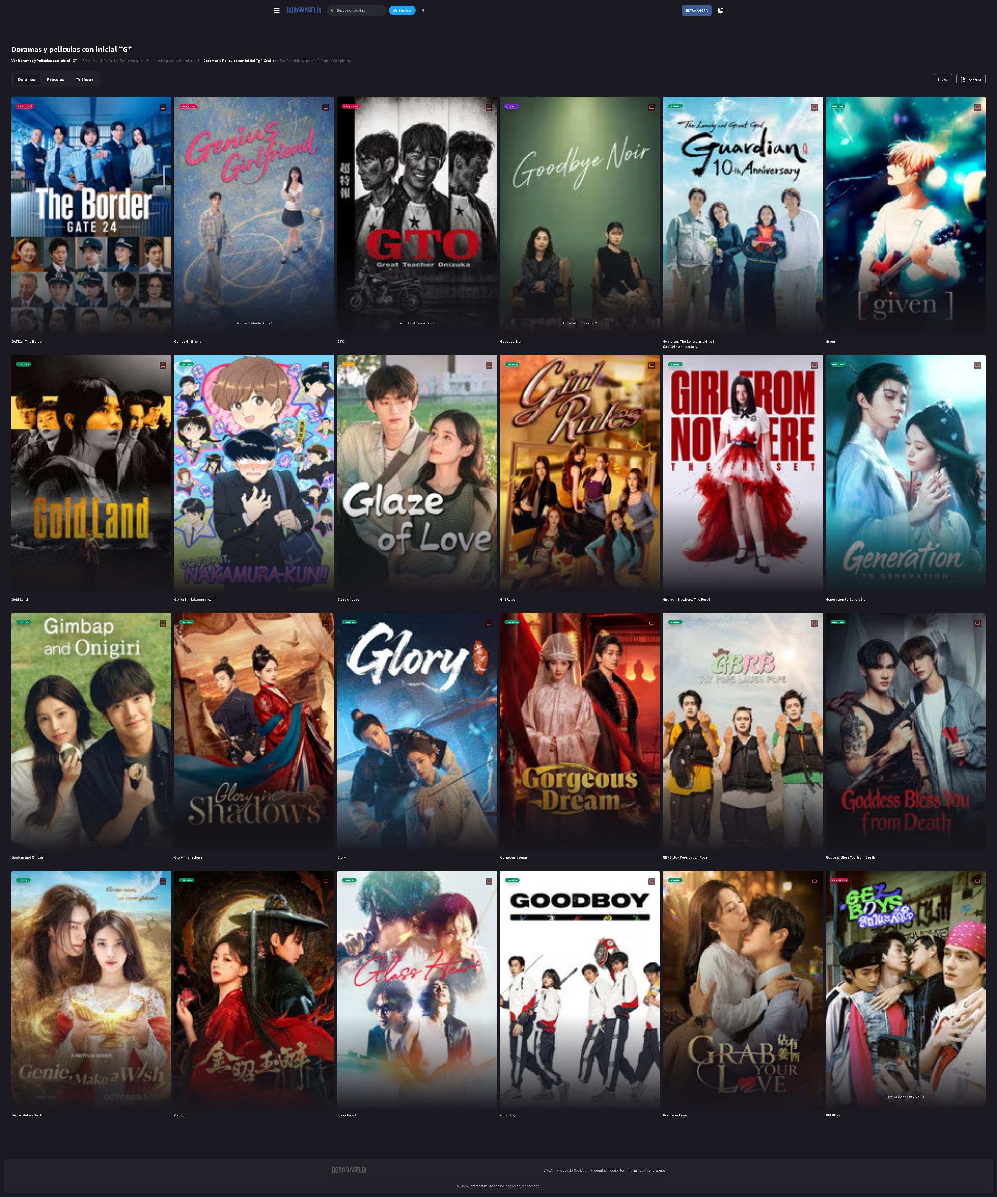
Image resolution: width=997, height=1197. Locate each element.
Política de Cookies (572, 1170)
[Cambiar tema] (720, 10)
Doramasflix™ (478, 1185)
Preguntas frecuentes (608, 1170)
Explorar (405, 10)
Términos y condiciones (647, 1170)
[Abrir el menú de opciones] (276, 10)
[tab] (27, 79)
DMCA (548, 1170)
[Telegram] (422, 10)
